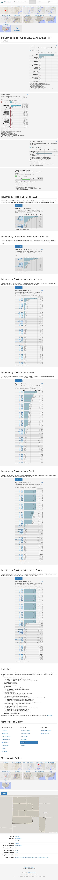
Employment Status (25, 733)
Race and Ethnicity (6, 736)
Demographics (24, 1)
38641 (26, 857)
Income (32, 1)
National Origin (5, 745)
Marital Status (5, 742)
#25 (42, 249)
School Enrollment (45, 733)
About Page (49, 715)
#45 (42, 290)
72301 (33, 857)
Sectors (23, 745)
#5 (42, 208)
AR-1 (16, 848)
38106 (19, 857)
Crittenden (17, 836)
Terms (28, 867)
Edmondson (17, 841)
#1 (56, 45)
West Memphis (18, 845)
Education (39, 1)
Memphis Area (18, 838)
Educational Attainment (46, 730)
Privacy (32, 867)
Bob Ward (17, 843)
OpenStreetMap (29, 874)
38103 (16, 857)
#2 (27, 94)
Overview (16, 1)
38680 (29, 857)
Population (4, 730)
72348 (43, 857)
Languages (4, 751)
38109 (23, 857)
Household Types (6, 739)
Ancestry (4, 748)
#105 (42, 581)
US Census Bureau (32, 872)
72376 (16, 855)
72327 (36, 857)
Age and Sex (5, 733)
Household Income (25, 730)
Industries (23, 742)
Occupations (24, 739)
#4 (42, 169)
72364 (46, 857)
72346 (40, 857)
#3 (56, 141)
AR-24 (16, 850)
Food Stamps (24, 736)
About (25, 867)
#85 (42, 482)
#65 (42, 383)
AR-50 (16, 852)
